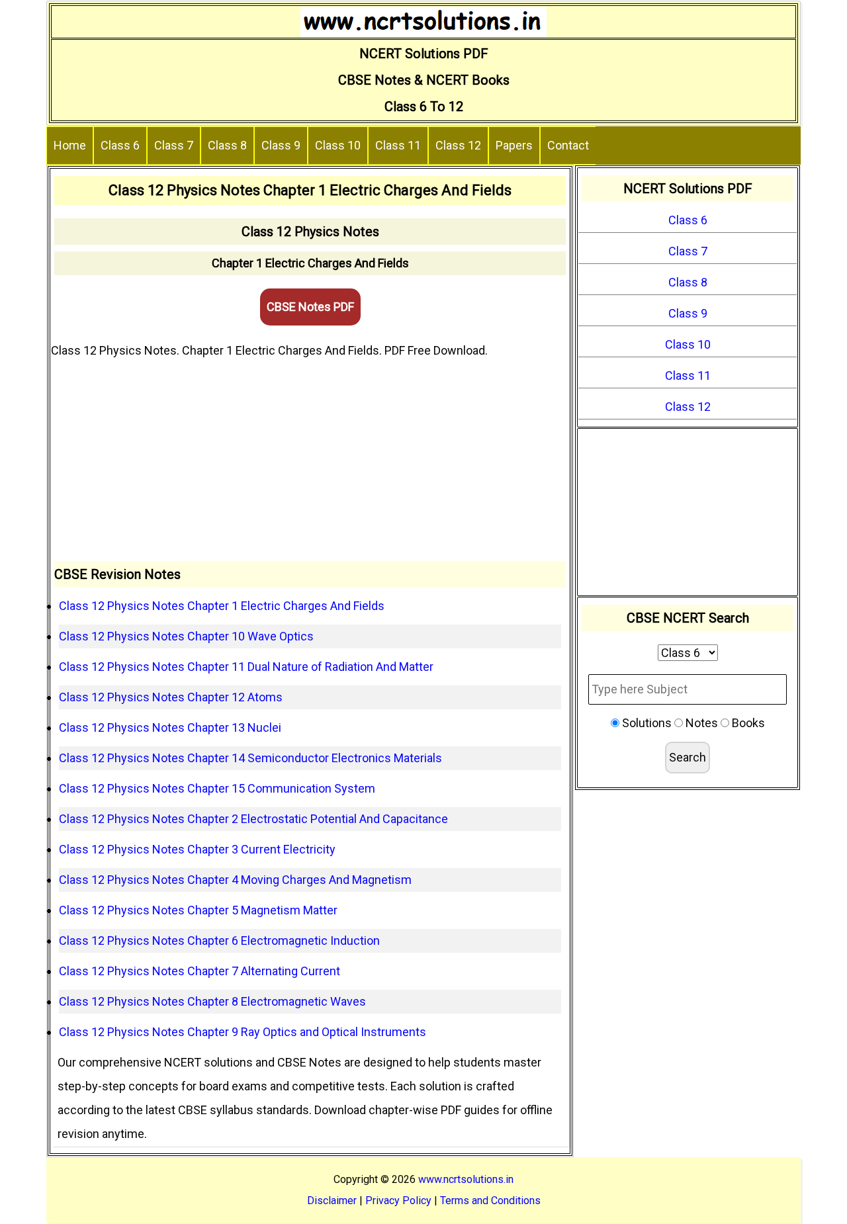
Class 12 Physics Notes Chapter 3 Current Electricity (197, 849)
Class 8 (227, 145)
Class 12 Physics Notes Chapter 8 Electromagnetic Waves (212, 1001)
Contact (568, 145)
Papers (514, 145)
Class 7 (173, 145)
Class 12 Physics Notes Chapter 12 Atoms (171, 697)
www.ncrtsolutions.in (465, 1179)
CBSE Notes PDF (310, 307)
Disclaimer (332, 1200)
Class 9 (280, 145)
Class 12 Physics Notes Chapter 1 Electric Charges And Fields (221, 606)
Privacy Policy (398, 1200)
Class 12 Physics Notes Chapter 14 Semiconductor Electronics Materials (250, 758)
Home (70, 145)
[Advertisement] (310, 461)
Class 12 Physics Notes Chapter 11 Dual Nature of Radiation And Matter (246, 667)
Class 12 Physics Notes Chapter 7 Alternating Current (199, 971)
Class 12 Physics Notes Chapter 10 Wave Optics (186, 636)
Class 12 (458, 145)
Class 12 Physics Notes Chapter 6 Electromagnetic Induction (219, 940)
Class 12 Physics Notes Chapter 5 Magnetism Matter (198, 910)
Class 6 (120, 145)
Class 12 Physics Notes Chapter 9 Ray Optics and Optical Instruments (242, 1032)
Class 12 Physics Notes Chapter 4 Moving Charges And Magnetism (235, 880)
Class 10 (338, 145)
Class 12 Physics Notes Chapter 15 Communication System (217, 788)
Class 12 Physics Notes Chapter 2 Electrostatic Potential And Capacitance (253, 819)
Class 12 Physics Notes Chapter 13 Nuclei (170, 727)
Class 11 (398, 145)
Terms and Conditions (490, 1200)
